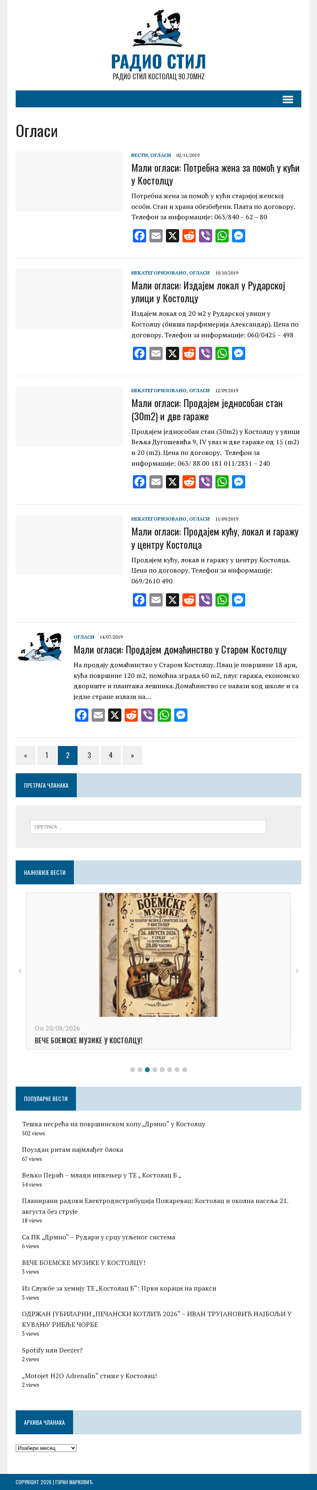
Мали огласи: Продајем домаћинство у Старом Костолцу (179, 649)
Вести (139, 155)
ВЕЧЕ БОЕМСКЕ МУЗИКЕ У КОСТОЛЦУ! (88, 1040)
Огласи (160, 155)
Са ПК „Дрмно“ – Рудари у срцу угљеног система (98, 1236)
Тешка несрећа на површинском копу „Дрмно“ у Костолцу (113, 1123)
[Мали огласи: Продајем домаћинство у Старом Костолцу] (40, 654)
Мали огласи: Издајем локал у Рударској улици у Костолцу (208, 291)
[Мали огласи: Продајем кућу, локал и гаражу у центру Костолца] (69, 569)
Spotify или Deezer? (52, 1350)
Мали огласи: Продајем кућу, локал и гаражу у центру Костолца (214, 537)
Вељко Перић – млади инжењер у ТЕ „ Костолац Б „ (101, 1175)
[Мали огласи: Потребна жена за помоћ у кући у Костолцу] (69, 205)
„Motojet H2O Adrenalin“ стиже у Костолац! (89, 1375)
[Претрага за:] (148, 826)
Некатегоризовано (159, 273)
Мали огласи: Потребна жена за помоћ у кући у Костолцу (215, 173)
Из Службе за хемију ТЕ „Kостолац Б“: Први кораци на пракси (119, 1288)
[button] (132, 1069)
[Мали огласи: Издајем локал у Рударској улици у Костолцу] (69, 323)
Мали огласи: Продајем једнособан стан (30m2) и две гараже (207, 409)
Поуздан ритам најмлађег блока (72, 1149)
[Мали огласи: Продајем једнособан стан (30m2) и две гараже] (69, 441)
